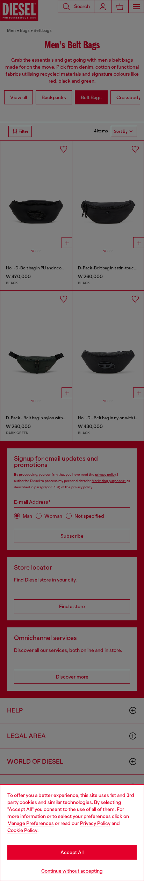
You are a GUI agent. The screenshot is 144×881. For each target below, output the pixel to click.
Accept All (72, 852)
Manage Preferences (30, 823)
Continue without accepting (72, 871)
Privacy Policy (95, 823)
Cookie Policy (22, 830)
